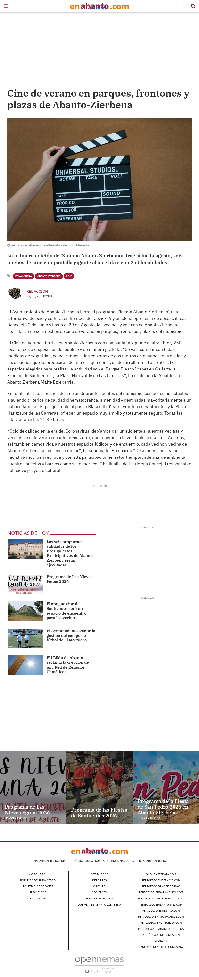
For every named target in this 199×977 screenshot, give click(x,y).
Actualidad (99, 874)
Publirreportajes (99, 898)
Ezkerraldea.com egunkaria (161, 947)
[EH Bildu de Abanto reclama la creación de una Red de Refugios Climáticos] (25, 665)
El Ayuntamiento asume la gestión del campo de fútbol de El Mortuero (71, 635)
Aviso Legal (38, 874)
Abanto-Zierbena (48, 276)
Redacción (37, 291)
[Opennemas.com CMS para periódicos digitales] (99, 965)
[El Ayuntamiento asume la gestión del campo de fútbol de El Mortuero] (25, 638)
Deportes (99, 880)
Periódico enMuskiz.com (161, 935)
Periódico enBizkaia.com (161, 880)
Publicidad (37, 892)
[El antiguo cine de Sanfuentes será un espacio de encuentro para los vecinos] (25, 611)
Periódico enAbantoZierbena (161, 928)
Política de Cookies (38, 886)
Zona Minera (23, 276)
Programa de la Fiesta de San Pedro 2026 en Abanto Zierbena (163, 807)
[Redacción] (15, 293)
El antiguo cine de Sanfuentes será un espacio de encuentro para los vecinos (66, 610)
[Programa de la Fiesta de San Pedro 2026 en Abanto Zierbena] (166, 787)
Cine (69, 276)
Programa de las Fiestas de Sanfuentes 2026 (99, 812)
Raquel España (16, 817)
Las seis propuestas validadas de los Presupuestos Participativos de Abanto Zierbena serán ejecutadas (70, 553)
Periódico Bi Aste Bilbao (160, 886)
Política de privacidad (38, 880)
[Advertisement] (99, 51)
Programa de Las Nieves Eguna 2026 (69, 579)
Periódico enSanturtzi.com (161, 904)
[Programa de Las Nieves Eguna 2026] (25, 584)
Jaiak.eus (161, 941)
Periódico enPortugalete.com (160, 898)
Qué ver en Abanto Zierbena (99, 904)
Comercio (99, 892)
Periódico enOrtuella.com (161, 922)
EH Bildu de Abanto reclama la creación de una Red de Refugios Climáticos (68, 664)
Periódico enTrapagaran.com (161, 916)
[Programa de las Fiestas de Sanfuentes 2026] (99, 787)
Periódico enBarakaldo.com (161, 892)
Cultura (99, 886)
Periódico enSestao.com (161, 910)
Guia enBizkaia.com (161, 874)
